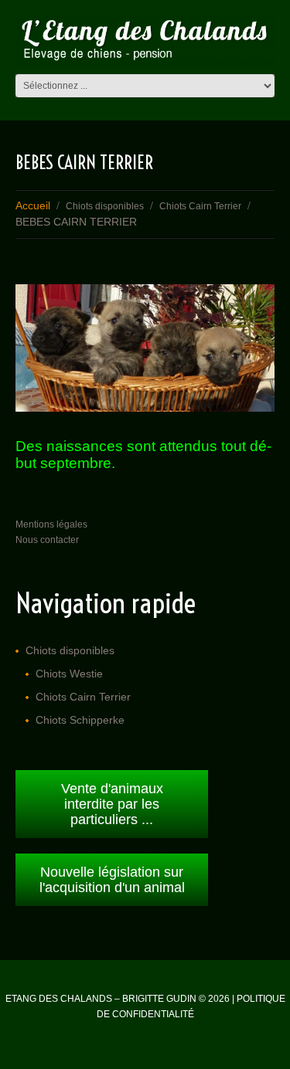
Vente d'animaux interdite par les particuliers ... (112, 804)
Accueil (32, 205)
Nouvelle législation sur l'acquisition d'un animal (112, 879)
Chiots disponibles (105, 206)
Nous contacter (47, 539)
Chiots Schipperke (80, 720)
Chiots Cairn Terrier (200, 206)
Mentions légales (51, 524)
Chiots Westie (69, 673)
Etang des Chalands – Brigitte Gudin (100, 998)
